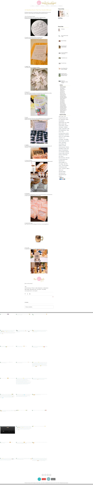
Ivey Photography (66, 136)
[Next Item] (67, 13)
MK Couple (64, 145)
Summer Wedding (62, 162)
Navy (68, 148)
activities (60, 176)
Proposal (60, 153)
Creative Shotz (64, 128)
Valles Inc (67, 168)
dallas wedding (27, 289)
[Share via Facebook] (25, 293)
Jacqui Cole (60, 137)
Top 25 (60, 168)
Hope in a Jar (61, 136)
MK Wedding (61, 148)
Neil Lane (60, 150)
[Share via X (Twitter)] (27, 293)
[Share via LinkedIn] (29, 293)
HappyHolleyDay (61, 134)
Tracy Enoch (64, 168)
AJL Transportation (62, 119)
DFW (68, 128)
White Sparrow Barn (62, 173)
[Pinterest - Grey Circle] (50, 475)
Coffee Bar (65, 127)
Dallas (68, 130)
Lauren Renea (64, 142)
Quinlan (63, 153)
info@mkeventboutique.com (49, 482)
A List (65, 116)
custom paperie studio (28, 290)
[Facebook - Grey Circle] (43, 475)
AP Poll (67, 119)
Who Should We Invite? (62, 174)
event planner (39, 289)
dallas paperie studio (33, 289)
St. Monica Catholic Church (63, 159)
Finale (63, 131)
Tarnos (60, 165)
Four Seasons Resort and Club (64, 133)
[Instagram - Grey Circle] (45, 475)
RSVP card (67, 153)
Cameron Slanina (61, 125)
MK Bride (60, 145)
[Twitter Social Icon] (61, 179)
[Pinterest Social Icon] (63, 179)
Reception (60, 154)
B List (66, 122)
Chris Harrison (61, 127)
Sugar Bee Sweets (62, 160)
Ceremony (66, 125)
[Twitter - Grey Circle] (48, 475)
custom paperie (34, 290)
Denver (60, 131)
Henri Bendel (67, 134)
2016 (60, 116)
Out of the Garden (62, 151)
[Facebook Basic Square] (60, 179)
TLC (66, 162)
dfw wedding (44, 289)
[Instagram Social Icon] (64, 179)
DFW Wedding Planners (62, 130)
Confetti (60, 128)
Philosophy (67, 151)
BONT (68, 122)
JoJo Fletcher (61, 139)
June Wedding (66, 139)
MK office (65, 148)
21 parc (62, 116)
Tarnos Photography (65, 165)
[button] (36, 5)
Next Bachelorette (65, 150)
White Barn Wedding (62, 171)
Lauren (60, 142)
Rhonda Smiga (65, 154)
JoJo (64, 137)
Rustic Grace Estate (62, 157)
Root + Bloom (61, 156)
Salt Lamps (67, 157)
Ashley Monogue (61, 122)
